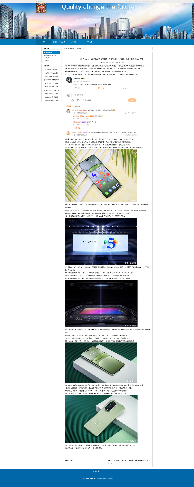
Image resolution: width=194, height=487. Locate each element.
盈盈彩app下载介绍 (59, 42)
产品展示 (74, 42)
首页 (44, 42)
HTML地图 (110, 478)
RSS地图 (104, 478)
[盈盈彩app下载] (41, 12)
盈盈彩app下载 (74, 48)
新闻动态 (89, 42)
